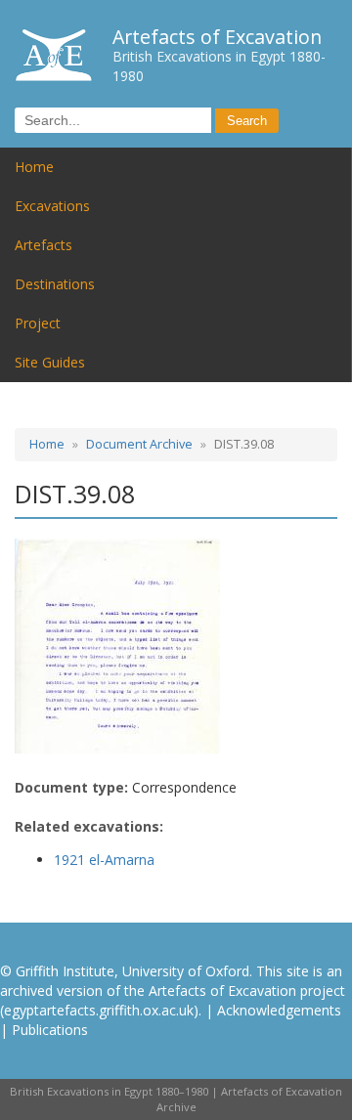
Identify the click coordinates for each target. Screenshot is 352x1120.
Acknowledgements (279, 1010)
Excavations (52, 205)
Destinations (55, 284)
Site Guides (50, 362)
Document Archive (139, 444)
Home (34, 166)
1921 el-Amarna (104, 859)
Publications (50, 1029)
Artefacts (43, 245)
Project (38, 323)
